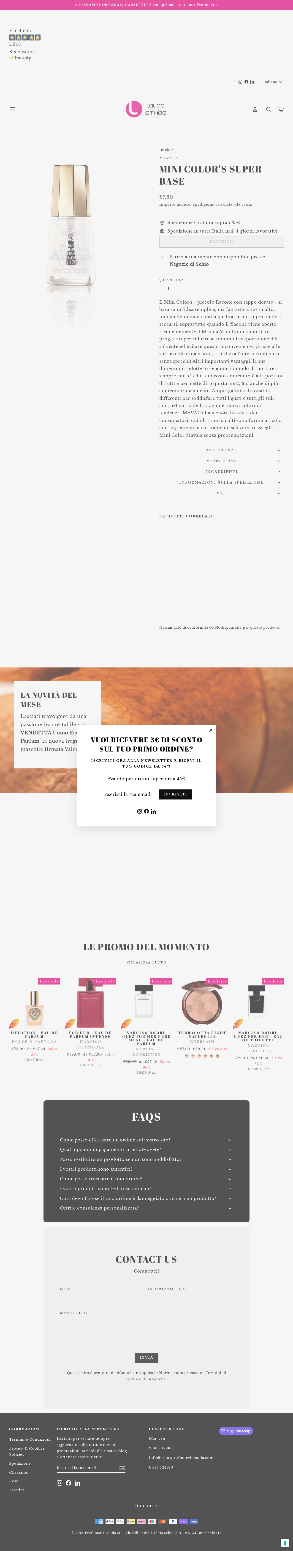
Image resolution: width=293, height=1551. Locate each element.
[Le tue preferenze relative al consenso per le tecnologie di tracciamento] (285, 1543)
